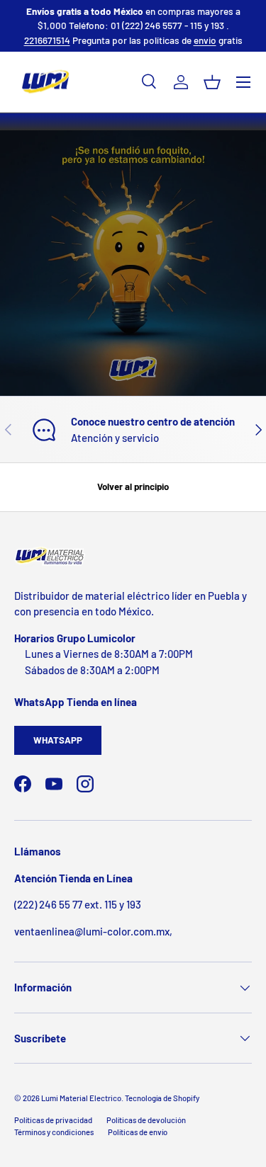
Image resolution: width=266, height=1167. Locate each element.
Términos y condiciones (54, 1132)
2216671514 (47, 40)
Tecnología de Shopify (162, 1098)
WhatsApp (57, 740)
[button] (212, 82)
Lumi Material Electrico (81, 1098)
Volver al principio (133, 486)
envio (205, 40)
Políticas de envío (137, 1132)
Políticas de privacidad (53, 1120)
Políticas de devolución (146, 1120)
